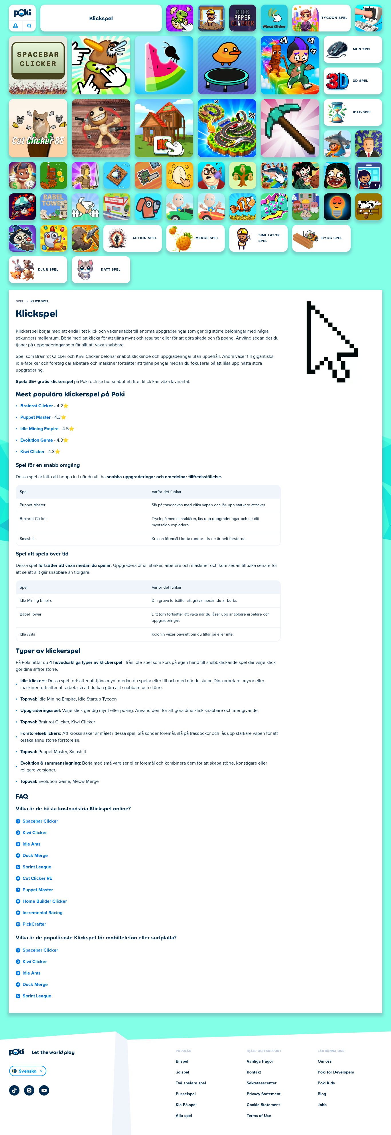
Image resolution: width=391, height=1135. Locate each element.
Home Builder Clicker (45, 901)
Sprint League (37, 867)
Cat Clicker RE (37, 878)
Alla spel (184, 1116)
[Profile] (15, 26)
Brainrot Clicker (36, 406)
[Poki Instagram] (29, 1090)
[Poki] (22, 13)
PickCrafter (34, 924)
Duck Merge (35, 855)
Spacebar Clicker (40, 821)
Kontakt (254, 1072)
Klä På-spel (186, 1105)
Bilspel (182, 1061)
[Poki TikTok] (14, 1090)
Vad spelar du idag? (29, 26)
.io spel (182, 1072)
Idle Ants (32, 844)
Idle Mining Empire (39, 428)
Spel (20, 301)
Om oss (325, 1061)
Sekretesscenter (262, 1083)
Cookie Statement (263, 1105)
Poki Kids (326, 1083)
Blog (322, 1094)
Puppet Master (35, 417)
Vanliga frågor (260, 1061)
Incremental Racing (42, 912)
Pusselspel (186, 1094)
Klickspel (40, 301)
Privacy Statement (264, 1094)
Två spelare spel (191, 1083)
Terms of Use (259, 1116)
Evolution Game (36, 440)
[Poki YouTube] (44, 1090)
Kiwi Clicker (32, 451)
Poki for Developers (336, 1072)
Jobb (322, 1105)
